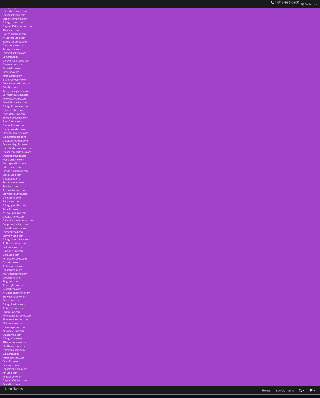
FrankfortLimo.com (13, 121)
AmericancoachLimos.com (17, 316)
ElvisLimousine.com (13, 45)
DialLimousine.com (12, 247)
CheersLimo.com (11, 198)
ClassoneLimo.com (12, 64)
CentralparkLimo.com (14, 163)
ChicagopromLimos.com (15, 205)
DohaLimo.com (10, 255)
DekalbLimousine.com (14, 102)
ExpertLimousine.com (14, 34)
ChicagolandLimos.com (15, 140)
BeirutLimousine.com (14, 182)
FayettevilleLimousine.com (17, 148)
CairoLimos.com (11, 87)
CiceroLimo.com (11, 361)
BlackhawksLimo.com (14, 346)
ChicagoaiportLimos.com (16, 239)
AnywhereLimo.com (13, 331)
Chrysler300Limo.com (14, 380)
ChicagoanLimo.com (13, 350)
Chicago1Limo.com (13, 22)
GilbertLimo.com (11, 167)
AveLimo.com (10, 186)
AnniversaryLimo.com (14, 98)
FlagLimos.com (11, 201)
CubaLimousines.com (14, 137)
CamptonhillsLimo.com (15, 224)
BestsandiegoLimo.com (15, 144)
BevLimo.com (10, 57)
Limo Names (14, 388)
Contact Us (311, 4)
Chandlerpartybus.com (14, 369)
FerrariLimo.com (11, 312)
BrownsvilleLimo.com (14, 296)
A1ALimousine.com (13, 266)
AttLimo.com (9, 373)
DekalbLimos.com (12, 278)
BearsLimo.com (11, 384)
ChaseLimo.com (11, 262)
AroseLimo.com (11, 209)
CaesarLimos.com (12, 270)
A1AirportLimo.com (13, 308)
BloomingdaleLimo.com (15, 319)
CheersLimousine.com (14, 11)
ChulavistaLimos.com (14, 110)
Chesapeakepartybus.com (16, 152)
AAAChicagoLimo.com (14, 274)
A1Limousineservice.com (16, 293)
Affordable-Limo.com (14, 258)
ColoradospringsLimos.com (17, 220)
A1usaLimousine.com (14, 213)
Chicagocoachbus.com (14, 129)
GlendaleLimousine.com (15, 171)
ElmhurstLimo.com (13, 251)
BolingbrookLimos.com (15, 118)
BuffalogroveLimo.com (15, 95)
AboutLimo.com (11, 300)
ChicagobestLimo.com (14, 304)
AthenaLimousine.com (14, 342)
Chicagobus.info (11, 178)
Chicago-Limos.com (13, 216)
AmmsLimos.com (12, 76)
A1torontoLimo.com (14, 190)
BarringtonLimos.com (14, 42)
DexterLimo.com (11, 289)
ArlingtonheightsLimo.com (17, 91)
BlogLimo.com (10, 281)
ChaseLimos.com (11, 335)
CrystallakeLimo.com (14, 114)
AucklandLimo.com (12, 49)
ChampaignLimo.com (14, 327)
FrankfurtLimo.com (13, 160)
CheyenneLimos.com (13, 15)
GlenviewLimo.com (12, 236)
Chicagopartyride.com (14, 156)
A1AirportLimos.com (14, 243)
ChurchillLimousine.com (15, 228)
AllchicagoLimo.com (13, 358)
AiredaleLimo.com (12, 376)
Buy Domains (284, 390)
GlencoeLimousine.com (15, 133)
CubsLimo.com (10, 354)
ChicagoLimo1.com (13, 232)
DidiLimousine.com (12, 323)
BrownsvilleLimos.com (15, 194)
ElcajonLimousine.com (14, 80)
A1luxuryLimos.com (13, 285)
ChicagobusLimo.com (14, 53)
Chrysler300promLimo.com (17, 26)
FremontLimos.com (13, 125)
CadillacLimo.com (11, 175)
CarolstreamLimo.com (14, 19)
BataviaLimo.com (12, 68)
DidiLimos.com (10, 365)
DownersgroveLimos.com (16, 83)
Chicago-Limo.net (12, 338)
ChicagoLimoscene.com (15, 106)
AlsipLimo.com (10, 30)
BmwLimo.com (10, 72)
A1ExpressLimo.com (13, 38)
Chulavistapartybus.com (15, 60)
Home (266, 390)
